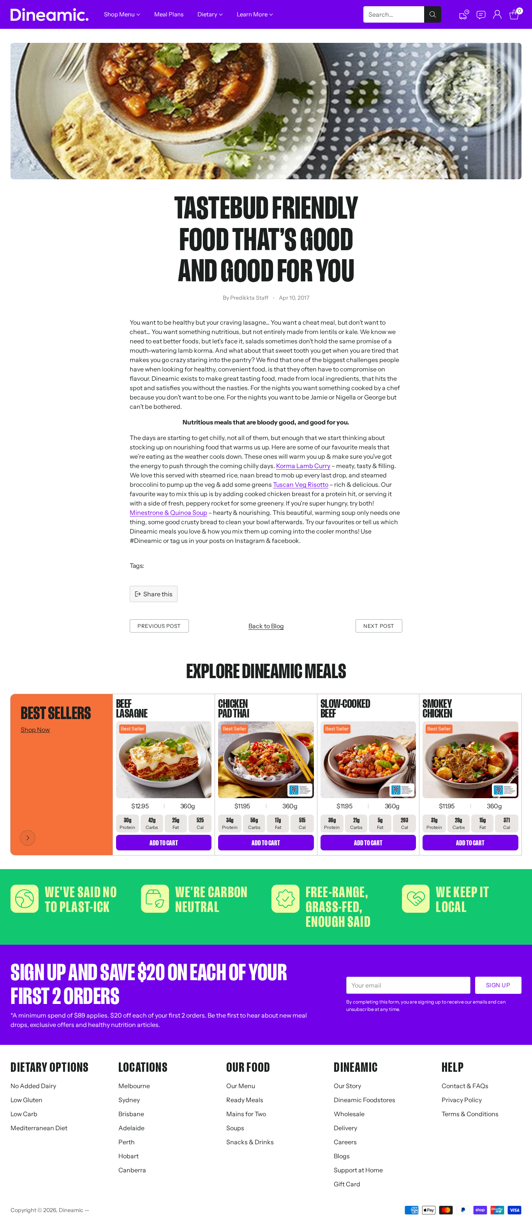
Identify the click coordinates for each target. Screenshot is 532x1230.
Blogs (342, 1156)
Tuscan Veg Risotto (300, 484)
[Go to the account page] (497, 14)
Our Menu (240, 1086)
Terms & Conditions (470, 1114)
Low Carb (24, 1114)
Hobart (128, 1156)
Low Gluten (26, 1100)
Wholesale (349, 1114)
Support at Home (358, 1170)
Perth (126, 1142)
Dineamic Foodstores (364, 1100)
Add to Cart (164, 843)
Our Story (347, 1086)
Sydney (129, 1100)
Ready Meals (244, 1100)
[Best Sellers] (27, 838)
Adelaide (131, 1128)
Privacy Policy (462, 1100)
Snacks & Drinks (250, 1142)
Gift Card (347, 1184)
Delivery (345, 1128)
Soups (235, 1128)
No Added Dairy (33, 1086)
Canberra (132, 1170)
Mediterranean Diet (39, 1128)
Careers (345, 1142)
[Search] (432, 14)
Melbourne (134, 1086)
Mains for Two (246, 1114)
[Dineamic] (49, 14)
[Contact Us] (480, 14)
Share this (158, 594)
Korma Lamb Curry (303, 466)
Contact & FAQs (465, 1086)
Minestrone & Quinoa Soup (168, 512)
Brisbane (131, 1114)
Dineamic (71, 1210)
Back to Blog (266, 626)
